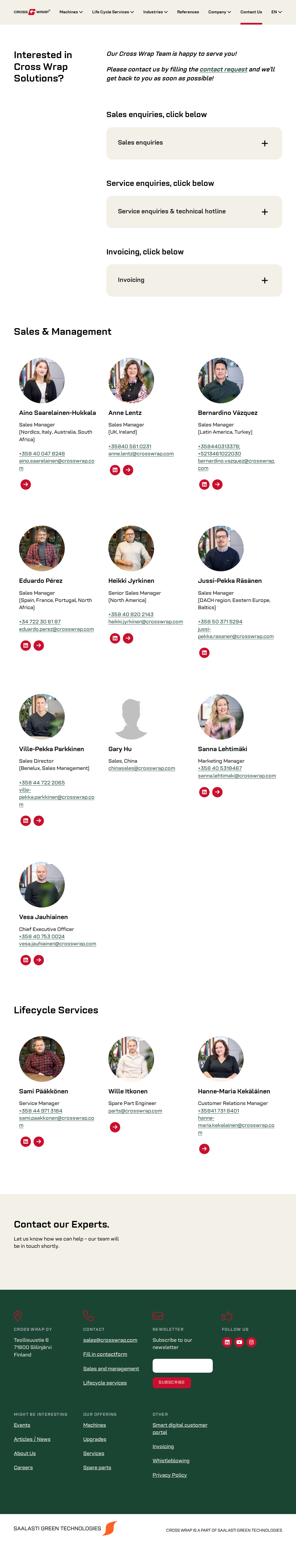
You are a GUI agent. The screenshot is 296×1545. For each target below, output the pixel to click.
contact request (223, 70)
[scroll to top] (279, 1528)
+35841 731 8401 (218, 1111)
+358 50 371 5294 (220, 622)
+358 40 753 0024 (42, 937)
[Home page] (32, 12)
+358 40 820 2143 (130, 615)
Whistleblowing (171, 1461)
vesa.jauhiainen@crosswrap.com (57, 944)
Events (22, 1425)
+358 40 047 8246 (42, 454)
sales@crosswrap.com (110, 1340)
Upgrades (94, 1439)
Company (217, 12)
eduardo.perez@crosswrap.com (56, 629)
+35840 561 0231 (129, 447)
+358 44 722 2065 (42, 783)
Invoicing (163, 1447)
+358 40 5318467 (220, 768)
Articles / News (32, 1439)
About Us (25, 1454)
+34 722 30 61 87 (40, 622)
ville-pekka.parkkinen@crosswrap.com (57, 797)
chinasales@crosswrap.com (141, 768)
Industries (153, 12)
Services (93, 1454)
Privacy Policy (170, 1475)
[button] (194, 143)
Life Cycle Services (111, 12)
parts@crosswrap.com (135, 1111)
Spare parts (97, 1468)
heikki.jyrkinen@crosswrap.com (145, 622)
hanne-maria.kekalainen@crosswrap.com (236, 1126)
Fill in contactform (105, 1354)
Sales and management (111, 1369)
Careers (23, 1468)
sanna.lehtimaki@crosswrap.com (237, 776)
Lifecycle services (105, 1383)
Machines (69, 12)
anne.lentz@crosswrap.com (141, 454)
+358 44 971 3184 (40, 1111)
